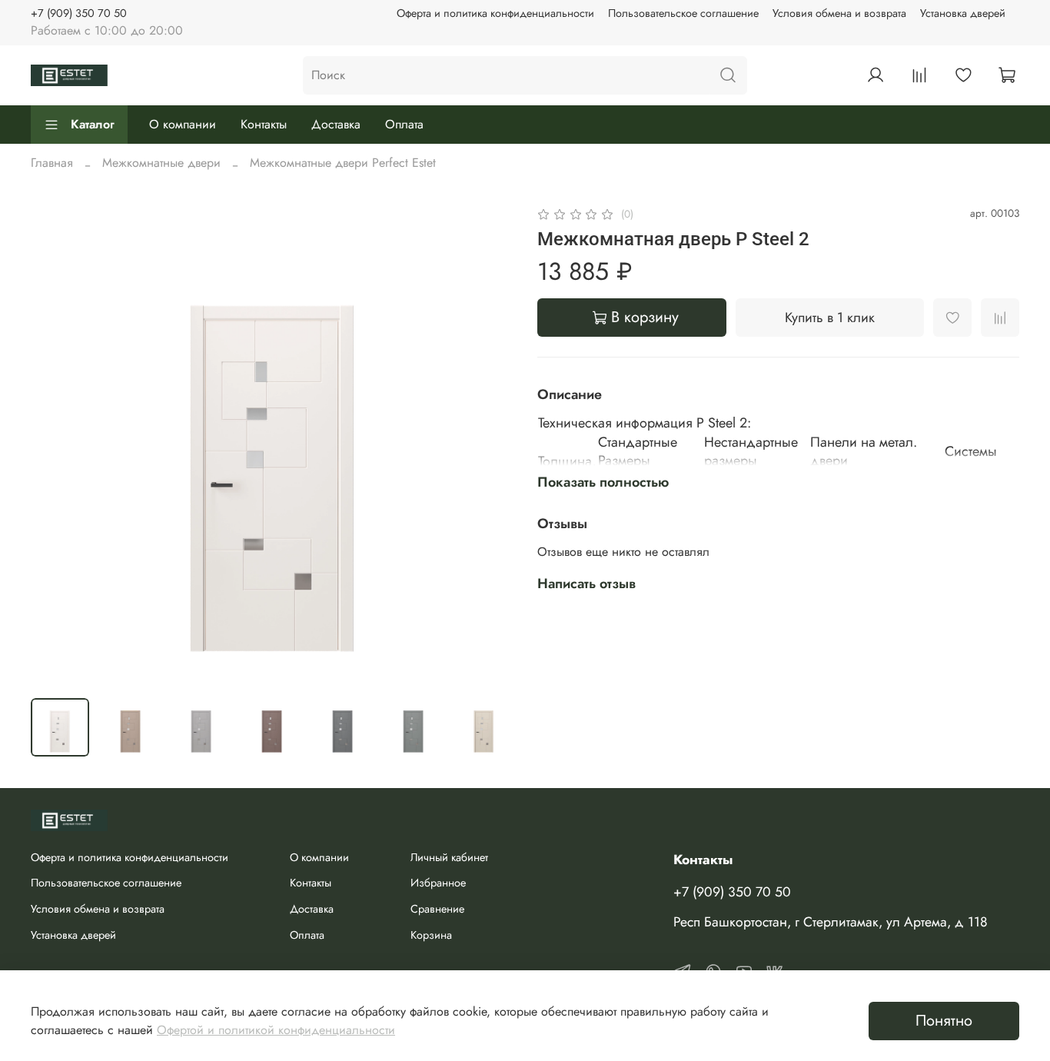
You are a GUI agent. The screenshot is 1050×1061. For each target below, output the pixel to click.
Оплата (404, 124)
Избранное (438, 882)
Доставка (336, 124)
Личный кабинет (449, 857)
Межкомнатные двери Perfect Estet (343, 162)
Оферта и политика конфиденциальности (495, 13)
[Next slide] (488, 445)
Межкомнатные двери (161, 162)
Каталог (93, 124)
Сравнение (437, 908)
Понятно (943, 1020)
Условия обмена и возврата (839, 13)
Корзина (431, 935)
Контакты (264, 124)
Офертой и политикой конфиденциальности (276, 1030)
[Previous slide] (55, 445)
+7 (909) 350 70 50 (79, 13)
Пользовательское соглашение (683, 13)
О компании (182, 124)
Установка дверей (962, 13)
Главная (52, 162)
